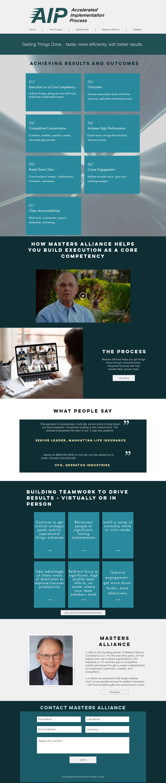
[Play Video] (83, 296)
